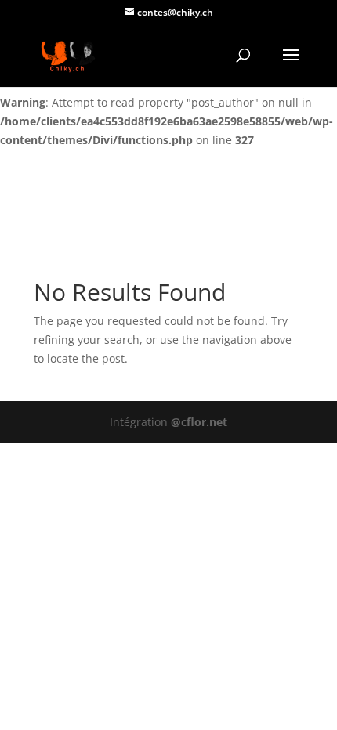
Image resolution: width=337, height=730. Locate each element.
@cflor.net (199, 421)
